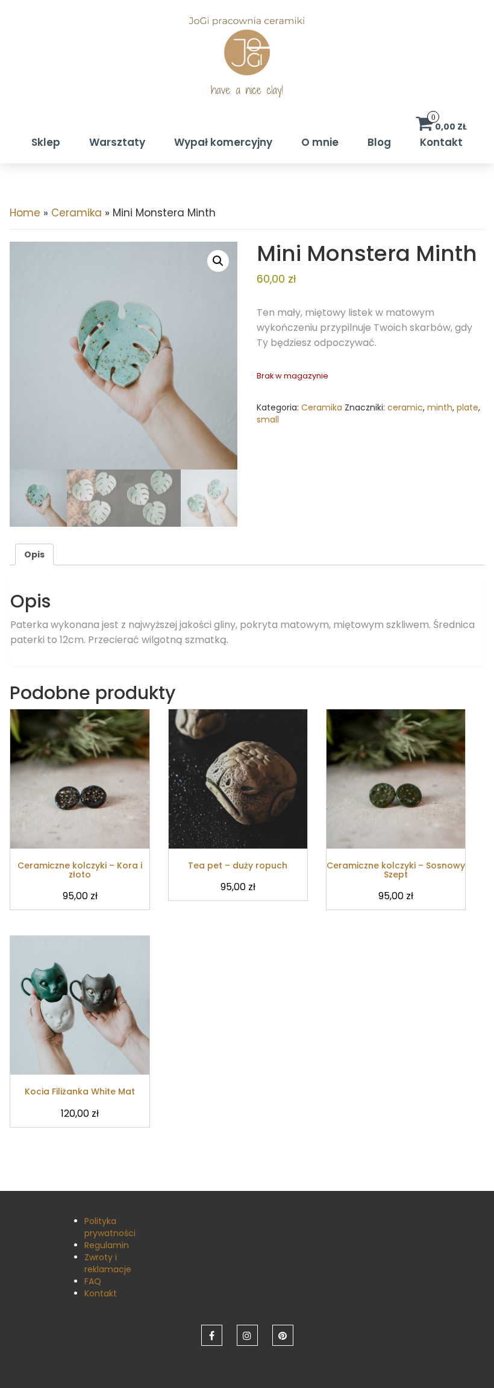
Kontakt (441, 142)
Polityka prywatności (110, 1227)
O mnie (320, 142)
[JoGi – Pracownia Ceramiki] (247, 64)
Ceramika (76, 213)
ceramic (405, 407)
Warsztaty (117, 142)
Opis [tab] (34, 554)
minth (439, 407)
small (268, 419)
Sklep (45, 142)
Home (25, 213)
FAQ (92, 1281)
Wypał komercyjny (223, 142)
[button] (218, 261)
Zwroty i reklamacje (107, 1263)
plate (467, 407)
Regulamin (106, 1245)
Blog (379, 142)
